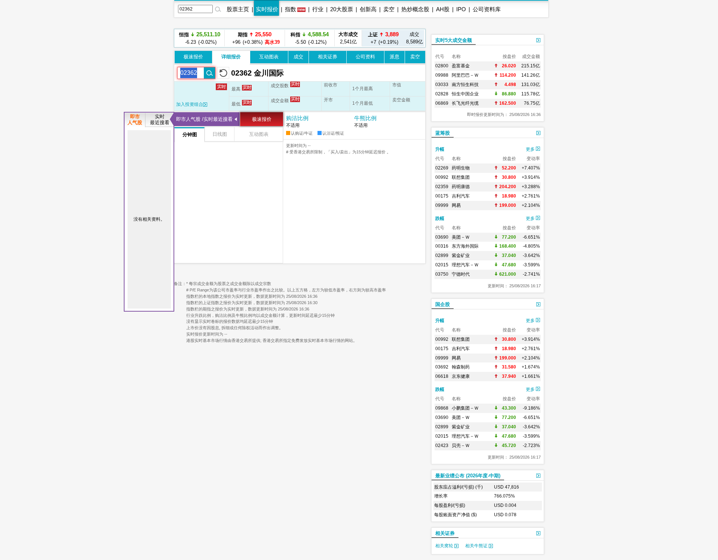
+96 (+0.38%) (255, 38)
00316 (441, 246)
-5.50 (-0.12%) (310, 38)
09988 (441, 75)
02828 (441, 94)
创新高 (368, 9)
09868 (441, 408)
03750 (441, 274)
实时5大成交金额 (453, 40)
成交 (298, 56)
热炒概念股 (415, 9)
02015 (441, 264)
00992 (441, 177)
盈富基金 (461, 65)
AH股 (442, 9)
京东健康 (461, 376)
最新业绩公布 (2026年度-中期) (467, 475)
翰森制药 (461, 367)
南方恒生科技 (465, 84)
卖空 (389, 9)
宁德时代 (461, 274)
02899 (441, 255)
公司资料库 (487, 9)
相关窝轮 (444, 545)
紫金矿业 (461, 255)
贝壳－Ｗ (461, 445)
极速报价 (193, 56)
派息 (394, 56)
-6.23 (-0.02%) (199, 38)
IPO (461, 9)
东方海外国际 (465, 246)
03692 (441, 367)
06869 (441, 103)
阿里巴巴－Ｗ (465, 75)
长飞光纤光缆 (465, 103)
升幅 (439, 149)
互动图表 (269, 56)
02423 (441, 445)
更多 (531, 149)
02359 (441, 186)
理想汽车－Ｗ (465, 264)
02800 (441, 65)
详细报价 (231, 56)
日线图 (219, 134)
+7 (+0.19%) (383, 38)
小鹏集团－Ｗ (465, 408)
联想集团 (461, 177)
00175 (441, 196)
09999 (441, 205)
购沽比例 (297, 118)
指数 (290, 9)
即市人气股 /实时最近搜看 (204, 119)
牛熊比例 (365, 118)
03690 (441, 237)
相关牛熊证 (477, 545)
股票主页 (238, 9)
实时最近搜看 (159, 119)
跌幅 (439, 218)
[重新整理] (223, 73)
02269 (441, 168)
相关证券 (327, 56)
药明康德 (461, 186)
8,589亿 (414, 38)
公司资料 (365, 56)
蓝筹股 (442, 133)
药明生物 (461, 168)
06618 (441, 376)
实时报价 (267, 9)
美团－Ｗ (461, 237)
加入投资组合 (189, 104)
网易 (456, 205)
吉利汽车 (461, 196)
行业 (317, 9)
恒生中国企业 (465, 94)
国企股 (442, 304)
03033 (441, 84)
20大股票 (341, 9)
